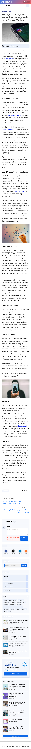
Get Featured (15, 736)
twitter (5, 600)
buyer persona (20, 191)
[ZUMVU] (6, 1)
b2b (10, 611)
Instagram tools (7, 129)
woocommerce (14, 607)
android (19, 602)
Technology (7, 590)
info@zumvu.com (10, 670)
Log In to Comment (23, 538)
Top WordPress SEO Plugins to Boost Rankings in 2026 (17, 637)
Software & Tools (8, 587)
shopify (6, 604)
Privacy (18, 744)
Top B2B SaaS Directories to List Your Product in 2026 (18, 651)
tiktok (5, 611)
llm (21, 607)
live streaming (23, 426)
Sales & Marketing (8, 583)
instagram (5, 491)
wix (24, 602)
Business (6, 576)
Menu (27, 2)
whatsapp (6, 607)
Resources (6, 580)
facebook (6, 609)
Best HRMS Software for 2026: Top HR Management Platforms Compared (18, 629)
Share (25, 490)
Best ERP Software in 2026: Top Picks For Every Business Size (17, 644)
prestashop (12, 604)
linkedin (13, 602)
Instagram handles (14, 115)
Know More (15, 674)
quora (12, 609)
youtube (19, 604)
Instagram (9, 59)
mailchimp (21, 600)
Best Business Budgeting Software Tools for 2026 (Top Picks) (18, 621)
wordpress (6, 602)
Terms (13, 744)
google (17, 609)
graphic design (13, 600)
